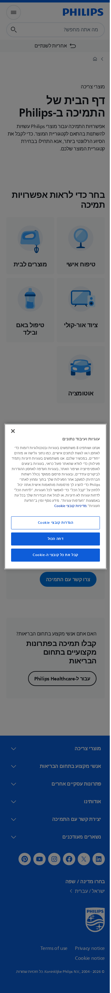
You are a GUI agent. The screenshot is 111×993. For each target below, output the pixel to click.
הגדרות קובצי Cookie (53, 523)
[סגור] (11, 431)
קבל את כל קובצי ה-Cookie (53, 555)
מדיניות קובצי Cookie (53, 506)
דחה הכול (53, 539)
